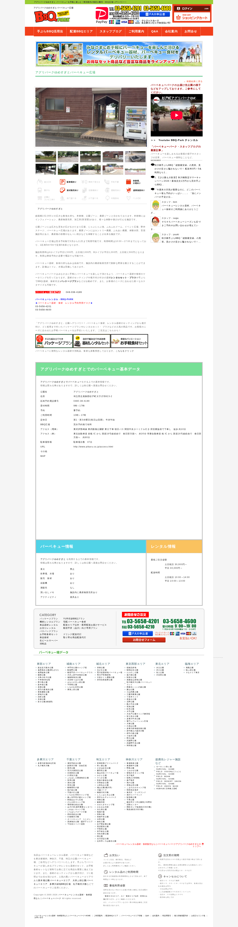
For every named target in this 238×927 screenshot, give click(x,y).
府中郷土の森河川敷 (135, 731)
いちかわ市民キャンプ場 (78, 795)
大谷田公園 (161, 675)
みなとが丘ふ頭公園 (76, 682)
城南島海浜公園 (74, 677)
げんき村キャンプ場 (76, 802)
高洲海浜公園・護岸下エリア (80, 822)
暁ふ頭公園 (191, 670)
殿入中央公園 (132, 704)
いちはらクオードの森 (77, 812)
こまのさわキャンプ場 (136, 787)
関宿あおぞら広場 (75, 800)
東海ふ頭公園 (73, 689)
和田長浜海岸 (132, 790)
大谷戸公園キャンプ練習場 (138, 714)
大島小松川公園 (44, 677)
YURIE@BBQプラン (74, 618)
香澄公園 (71, 768)
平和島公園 (72, 685)
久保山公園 (131, 726)
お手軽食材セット (49, 634)
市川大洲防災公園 (75, 770)
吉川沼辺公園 (103, 839)
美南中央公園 (103, 817)
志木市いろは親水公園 (107, 841)
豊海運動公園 (43, 692)
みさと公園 (102, 775)
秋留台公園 (131, 677)
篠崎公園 (42, 675)
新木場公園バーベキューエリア (54, 880)
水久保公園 (102, 809)
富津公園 (71, 780)
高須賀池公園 (103, 826)
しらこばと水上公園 (105, 795)
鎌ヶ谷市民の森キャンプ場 (79, 797)
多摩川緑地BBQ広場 (47, 763)
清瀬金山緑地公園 (134, 680)
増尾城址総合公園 (75, 804)
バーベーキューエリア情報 (131, 916)
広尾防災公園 (73, 773)
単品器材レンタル (49, 625)
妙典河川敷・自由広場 (77, 766)
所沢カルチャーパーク (107, 797)
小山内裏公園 (132, 692)
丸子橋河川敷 (43, 766)
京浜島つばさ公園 (75, 680)
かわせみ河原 (103, 807)
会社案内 (171, 31)
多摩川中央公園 (133, 719)
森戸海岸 (131, 780)
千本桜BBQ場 (44, 680)
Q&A (154, 31)
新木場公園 (43, 685)
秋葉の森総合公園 (105, 780)
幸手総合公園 (103, 831)
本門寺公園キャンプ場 (77, 668)
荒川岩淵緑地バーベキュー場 (109, 672)
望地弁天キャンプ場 (135, 773)
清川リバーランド (134, 795)
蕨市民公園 (102, 770)
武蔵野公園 (131, 741)
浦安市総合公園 (74, 763)
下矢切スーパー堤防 (76, 824)
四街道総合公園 (74, 814)
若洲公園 (42, 687)
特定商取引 (166, 916)
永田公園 (101, 819)
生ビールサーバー (49, 640)
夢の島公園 (43, 682)
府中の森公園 (132, 733)
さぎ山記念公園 (104, 768)
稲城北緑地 (131, 668)
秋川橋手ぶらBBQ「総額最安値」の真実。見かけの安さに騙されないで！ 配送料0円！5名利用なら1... (178, 168)
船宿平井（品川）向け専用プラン (80, 628)
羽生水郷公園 (103, 834)
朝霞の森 (101, 812)
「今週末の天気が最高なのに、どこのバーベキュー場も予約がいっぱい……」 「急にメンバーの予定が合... (178, 193)
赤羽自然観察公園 (105, 680)
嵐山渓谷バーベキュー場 (107, 773)
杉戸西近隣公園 (104, 824)
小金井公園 (131, 736)
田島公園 (101, 814)
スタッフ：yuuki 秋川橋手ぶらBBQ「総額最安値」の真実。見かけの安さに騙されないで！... (181, 238)
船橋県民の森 (73, 787)
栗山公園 (131, 689)
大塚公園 (131, 723)
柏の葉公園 (72, 790)
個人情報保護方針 (181, 916)
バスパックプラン (49, 631)
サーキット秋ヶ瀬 (164, 767)
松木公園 (131, 709)
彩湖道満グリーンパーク (107, 763)
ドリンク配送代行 (72, 634)
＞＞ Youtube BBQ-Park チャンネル (174, 140)
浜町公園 (42, 697)
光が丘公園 (102, 670)
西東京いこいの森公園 (136, 687)
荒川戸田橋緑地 (104, 675)
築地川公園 (43, 694)
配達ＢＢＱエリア (112, 896)
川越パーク (102, 790)
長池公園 (131, 706)
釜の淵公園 (131, 675)
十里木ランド (132, 697)
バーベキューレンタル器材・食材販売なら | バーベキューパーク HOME (62, 916)
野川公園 (131, 738)
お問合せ (191, 31)
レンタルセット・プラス (123, 277)
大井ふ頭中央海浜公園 (77, 675)
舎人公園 (160, 672)
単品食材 (44, 637)
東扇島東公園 (132, 763)
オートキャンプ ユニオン (79, 819)
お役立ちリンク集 (198, 916)
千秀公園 (131, 800)
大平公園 (131, 711)
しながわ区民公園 (75, 687)
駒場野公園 (72, 670)
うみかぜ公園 (132, 770)
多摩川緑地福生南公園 (136, 728)
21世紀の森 (72, 775)
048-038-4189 (74, 292)
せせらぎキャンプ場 (105, 804)
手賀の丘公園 (73, 792)
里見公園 (71, 785)
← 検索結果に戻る (193, 81)
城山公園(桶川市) (104, 787)
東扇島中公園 (132, 766)
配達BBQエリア (81, 31)
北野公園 (131, 702)
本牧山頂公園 (132, 785)
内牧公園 (101, 800)
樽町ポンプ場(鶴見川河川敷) (139, 807)
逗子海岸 (131, 775)
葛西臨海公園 (43, 672)
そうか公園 (102, 778)
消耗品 (43, 643)
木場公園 (42, 699)
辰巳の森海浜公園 (45, 689)
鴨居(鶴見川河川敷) (135, 809)
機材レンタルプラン (50, 622)
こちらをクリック (125, 351)
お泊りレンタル (48, 628)
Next (142, 117)
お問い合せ (38, 917)
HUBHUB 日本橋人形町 (166, 789)
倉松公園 (101, 822)
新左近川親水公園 (45, 668)
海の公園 (131, 783)
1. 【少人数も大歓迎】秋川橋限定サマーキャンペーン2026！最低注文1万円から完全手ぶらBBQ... (178, 181)
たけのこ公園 (132, 672)
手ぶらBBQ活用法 (50, 31)
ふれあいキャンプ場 (76, 809)
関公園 (100, 836)
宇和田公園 (102, 829)
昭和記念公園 (132, 670)
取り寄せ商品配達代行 (74, 637)
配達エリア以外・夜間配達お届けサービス (85, 625)
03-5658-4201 (43, 306)
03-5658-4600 (43, 310)
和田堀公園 (131, 745)
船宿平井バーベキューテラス (80, 672)
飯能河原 (101, 802)
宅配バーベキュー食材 (74, 622)
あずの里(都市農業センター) (79, 807)
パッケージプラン (69, 281)
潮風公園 (190, 668)
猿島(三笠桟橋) (133, 778)
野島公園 (131, 768)
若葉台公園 (131, 699)
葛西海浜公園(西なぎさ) (48, 670)
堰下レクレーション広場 (137, 721)
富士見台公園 (132, 716)
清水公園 (71, 783)
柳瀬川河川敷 (103, 792)
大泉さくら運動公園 (105, 677)
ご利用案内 (136, 31)
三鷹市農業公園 (133, 694)
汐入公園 (160, 670)
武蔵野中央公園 (133, 743)
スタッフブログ (111, 31)
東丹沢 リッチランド (136, 792)
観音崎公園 (131, 797)
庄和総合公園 (103, 783)
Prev (40, 117)
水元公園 (160, 668)
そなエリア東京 (192, 672)
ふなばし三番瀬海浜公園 (78, 778)
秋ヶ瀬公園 (102, 766)
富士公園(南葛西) (45, 702)
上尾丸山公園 (103, 785)
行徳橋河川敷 (73, 817)
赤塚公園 (101, 668)
